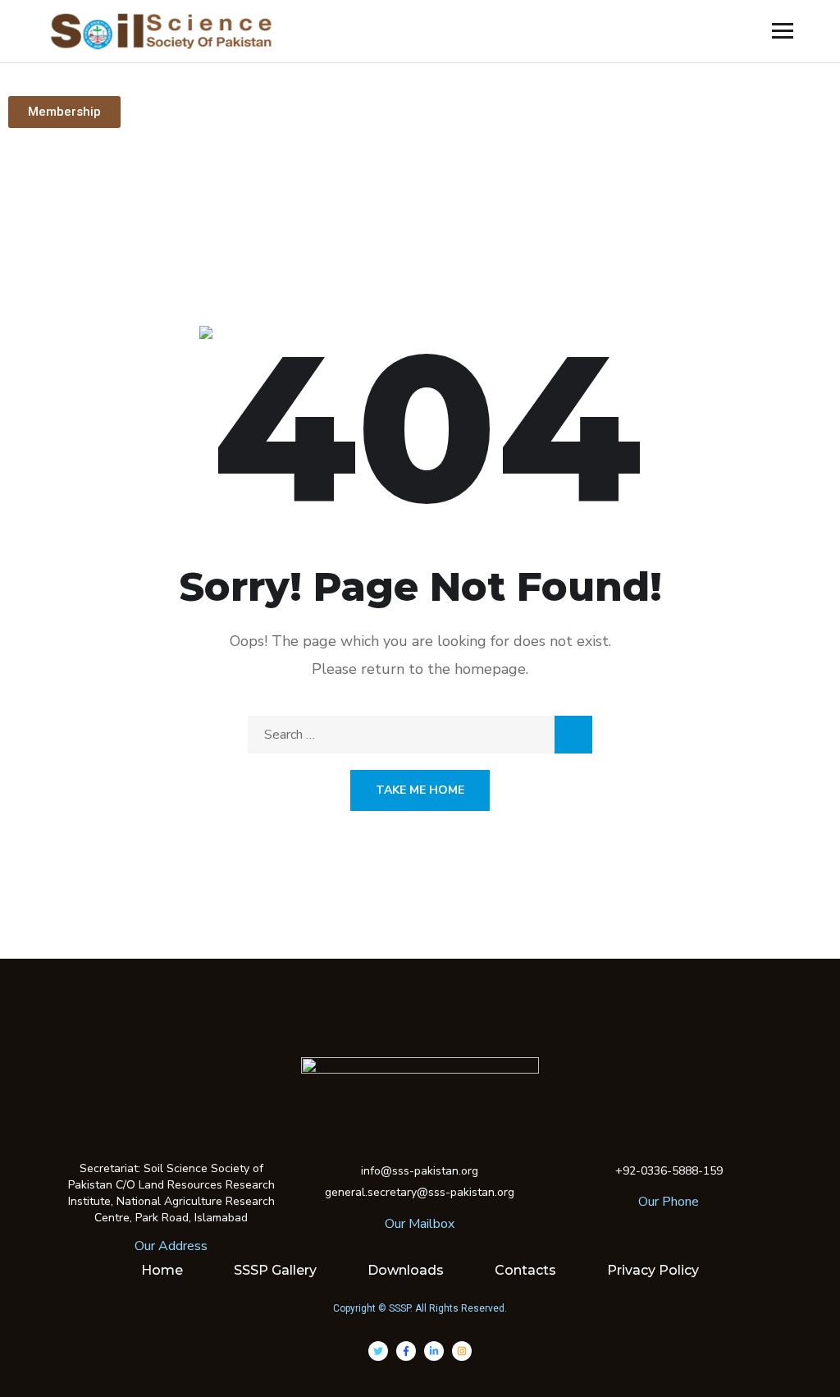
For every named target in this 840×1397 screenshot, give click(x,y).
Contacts (525, 1270)
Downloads (406, 1270)
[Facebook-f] (406, 1351)
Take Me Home (420, 790)
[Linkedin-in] (434, 1351)
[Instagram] (462, 1351)
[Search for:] (420, 735)
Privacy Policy (653, 1270)
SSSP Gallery (275, 1270)
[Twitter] (378, 1351)
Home (162, 1270)
